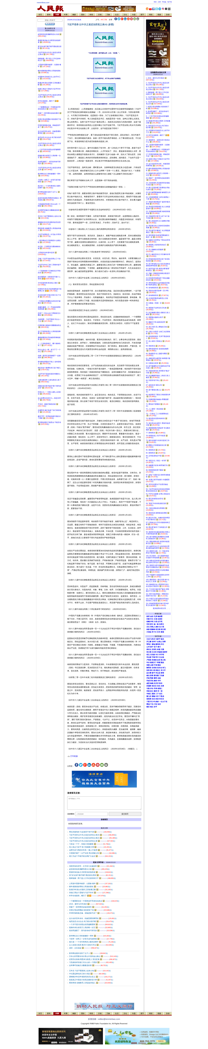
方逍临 (148, 632)
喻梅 (151, 683)
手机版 (164, 2)
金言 (158, 660)
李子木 (154, 632)
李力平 (163, 670)
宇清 (155, 665)
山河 (148, 647)
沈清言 (160, 619)
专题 (134, 14)
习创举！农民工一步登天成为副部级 (92, 939)
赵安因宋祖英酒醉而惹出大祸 (89, 869)
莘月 (157, 657)
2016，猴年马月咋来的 (86, 904)
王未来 (154, 652)
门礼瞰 (161, 675)
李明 (151, 621)
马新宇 (157, 639)
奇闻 (91, 14)
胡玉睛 (157, 629)
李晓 (148, 691)
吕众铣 (161, 657)
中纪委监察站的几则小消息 (87, 974)
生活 (117, 14)
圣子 (155, 647)
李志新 (148, 657)
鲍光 (148, 675)
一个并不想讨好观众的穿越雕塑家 (91, 924)
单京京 (161, 699)
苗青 (148, 670)
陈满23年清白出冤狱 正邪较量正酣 (91, 889)
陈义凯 (163, 660)
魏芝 (148, 707)
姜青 (151, 675)
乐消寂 (152, 654)
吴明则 (154, 668)
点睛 (151, 665)
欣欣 (153, 699)
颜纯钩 (157, 644)
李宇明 (161, 654)
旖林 (155, 681)
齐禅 (155, 688)
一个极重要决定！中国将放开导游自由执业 (94, 901)
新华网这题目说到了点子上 (88, 953)
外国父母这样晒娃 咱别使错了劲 (90, 910)
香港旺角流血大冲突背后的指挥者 (91, 872)
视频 (159, 14)
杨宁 (151, 647)
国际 (82, 14)
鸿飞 (164, 668)
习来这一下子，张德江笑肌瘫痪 (89, 844)
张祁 (159, 704)
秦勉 (153, 644)
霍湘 (148, 704)
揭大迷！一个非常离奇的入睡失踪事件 (92, 942)
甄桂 (162, 662)
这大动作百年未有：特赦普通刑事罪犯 (92, 918)
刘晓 (148, 619)
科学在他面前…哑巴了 (87, 896)
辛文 (151, 619)
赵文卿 (148, 673)
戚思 (148, 683)
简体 (155, 2)
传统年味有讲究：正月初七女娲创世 (92, 866)
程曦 (148, 621)
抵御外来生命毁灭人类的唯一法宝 (91, 927)
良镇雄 (154, 660)
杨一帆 (156, 624)
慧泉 (159, 665)
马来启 (152, 639)
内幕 (57, 14)
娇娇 (157, 701)
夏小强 (152, 670)
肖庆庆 (156, 683)
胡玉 (148, 654)
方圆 (162, 649)
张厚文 (161, 624)
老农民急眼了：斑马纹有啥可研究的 (92, 930)
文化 (125, 14)
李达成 (157, 673)
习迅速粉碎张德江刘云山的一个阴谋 (91, 962)
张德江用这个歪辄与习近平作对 (89, 893)
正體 (159, 2)
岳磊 (159, 678)
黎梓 (155, 691)
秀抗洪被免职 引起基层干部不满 (90, 832)
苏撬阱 (148, 686)
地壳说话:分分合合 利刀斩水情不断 (91, 921)
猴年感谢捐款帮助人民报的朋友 (89, 886)
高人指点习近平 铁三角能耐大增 (90, 847)
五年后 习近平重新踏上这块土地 (90, 971)
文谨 (155, 619)
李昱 (148, 624)
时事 (65, 14)
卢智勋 (148, 660)
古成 (148, 639)
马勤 (148, 688)
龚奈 (157, 627)
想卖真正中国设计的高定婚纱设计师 (91, 980)
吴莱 (162, 686)
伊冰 (151, 688)
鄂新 (151, 678)
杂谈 (168, 14)
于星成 (161, 696)
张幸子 (154, 641)
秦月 (159, 647)
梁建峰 (152, 629)
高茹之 (157, 670)
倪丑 (160, 694)
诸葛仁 (160, 688)
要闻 (48, 14)
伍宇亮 (160, 621)
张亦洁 (159, 668)
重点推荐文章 (50, 28)
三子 (157, 694)
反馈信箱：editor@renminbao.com (104, 1019)
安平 (155, 707)
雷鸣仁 (148, 644)
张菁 (164, 641)
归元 (162, 644)
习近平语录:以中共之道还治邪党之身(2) (93, 838)
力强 (155, 621)
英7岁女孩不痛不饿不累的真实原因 (91, 875)
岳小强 (161, 627)
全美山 (159, 641)
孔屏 (155, 616)
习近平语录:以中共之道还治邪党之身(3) (92, 835)
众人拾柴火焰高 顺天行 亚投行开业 (91, 945)
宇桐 (153, 657)
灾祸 (100, 14)
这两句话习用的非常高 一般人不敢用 (91, 850)
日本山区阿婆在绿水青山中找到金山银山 (93, 956)
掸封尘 (148, 649)
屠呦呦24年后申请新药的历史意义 (90, 977)
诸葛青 (148, 699)
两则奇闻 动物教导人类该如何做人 (91, 983)
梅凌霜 (160, 616)
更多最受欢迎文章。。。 (162, 608)
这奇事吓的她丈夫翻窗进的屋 (88, 965)
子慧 (148, 701)
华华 (159, 681)
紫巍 (153, 696)
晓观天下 (153, 662)
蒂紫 (158, 662)
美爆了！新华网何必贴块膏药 (89, 907)
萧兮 (151, 624)
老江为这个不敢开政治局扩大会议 (91, 856)
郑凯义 (152, 627)
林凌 (157, 699)
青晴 (162, 673)
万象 (108, 14)
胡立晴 (163, 629)
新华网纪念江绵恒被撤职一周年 (90, 936)
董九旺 (148, 696)
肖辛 (158, 632)
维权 (151, 14)
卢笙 (155, 704)
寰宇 (142, 14)
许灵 (157, 696)
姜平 (153, 673)
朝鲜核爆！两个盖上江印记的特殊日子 (92, 878)
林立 (151, 691)
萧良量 (156, 675)
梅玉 (151, 707)
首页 (40, 14)
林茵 (158, 649)
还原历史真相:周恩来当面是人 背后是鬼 (93, 959)
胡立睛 (148, 652)
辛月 (157, 654)
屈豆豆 (154, 686)
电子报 (169, 2)
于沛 (151, 704)
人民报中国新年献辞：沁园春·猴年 (91, 883)
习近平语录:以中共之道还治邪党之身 (92, 841)
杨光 (162, 639)
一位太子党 (163, 701)
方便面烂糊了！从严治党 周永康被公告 (93, 853)
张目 (158, 686)
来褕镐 (159, 652)
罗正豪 (148, 641)
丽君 (148, 616)
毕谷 (148, 662)
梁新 (153, 694)
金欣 (151, 616)
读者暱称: (71, 814)
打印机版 (74, 756)
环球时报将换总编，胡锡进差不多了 (92, 913)
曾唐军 (164, 652)
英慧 (148, 665)
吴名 (148, 627)
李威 (148, 681)
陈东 (160, 683)
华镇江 (148, 694)
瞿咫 (155, 678)
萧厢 (162, 632)
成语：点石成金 (84, 948)
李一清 (160, 691)
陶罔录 (148, 668)
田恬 (151, 681)
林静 (148, 629)
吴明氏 (154, 649)
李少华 (152, 701)
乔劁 (148, 678)
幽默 (74, 14)
